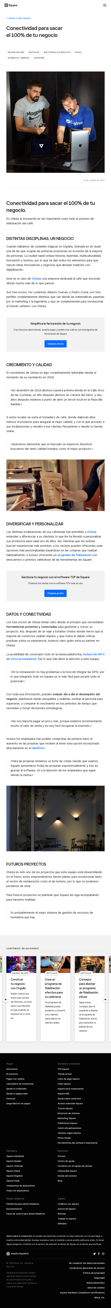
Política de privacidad (94, 1273)
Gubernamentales (96, 1283)
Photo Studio (64, 1138)
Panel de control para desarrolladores (25, 1214)
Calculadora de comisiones (20, 1084)
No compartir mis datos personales (87, 1263)
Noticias (62, 1214)
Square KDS (63, 1094)
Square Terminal (14, 1166)
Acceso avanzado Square (70, 1103)
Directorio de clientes (69, 1113)
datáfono (38, 748)
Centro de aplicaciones (69, 1128)
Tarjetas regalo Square (69, 1133)
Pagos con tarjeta (15, 1079)
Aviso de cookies (96, 1288)
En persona (12, 1074)
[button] (6, 999)
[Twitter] (94, 1253)
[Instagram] (103, 1253)
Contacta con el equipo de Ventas (75, 1166)
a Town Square (19, 18)
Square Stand (13, 1171)
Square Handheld (15, 1156)
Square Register (14, 1176)
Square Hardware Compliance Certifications (82, 1293)
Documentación (14, 1209)
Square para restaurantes (71, 1089)
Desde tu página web (17, 1094)
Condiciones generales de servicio (87, 1268)
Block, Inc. (100, 1297)
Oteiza (36, 278)
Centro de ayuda (66, 1161)
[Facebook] (98, 1253)
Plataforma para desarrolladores (22, 1204)
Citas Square (64, 1084)
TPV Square (63, 1069)
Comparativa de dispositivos (20, 1186)
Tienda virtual (65, 1074)
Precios (61, 1156)
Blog (60, 1181)
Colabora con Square (68, 1204)
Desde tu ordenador (16, 1089)
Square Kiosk (13, 1181)
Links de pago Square (69, 1079)
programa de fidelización (74, 555)
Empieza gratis (55, 593)
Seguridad (99, 1278)
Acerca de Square (67, 1209)
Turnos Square (65, 1108)
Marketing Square (67, 1118)
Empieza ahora (56, 343)
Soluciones (12, 1069)
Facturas (10, 1098)
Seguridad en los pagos (18, 1103)
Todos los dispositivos (17, 1190)
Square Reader (13, 1161)
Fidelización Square (67, 1123)
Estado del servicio (67, 1176)
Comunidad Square (67, 1171)
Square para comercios (69, 1098)
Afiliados (62, 1223)
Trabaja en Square (67, 1219)
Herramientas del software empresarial (77, 1143)
